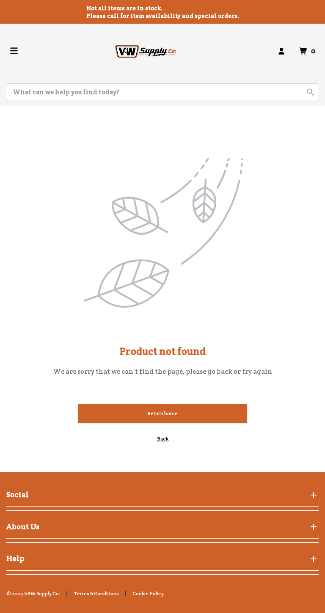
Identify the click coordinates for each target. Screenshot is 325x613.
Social (17, 494)
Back (162, 438)
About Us (22, 526)
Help (15, 558)
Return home (162, 413)
